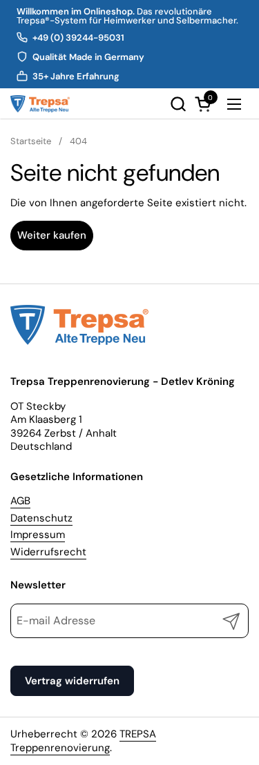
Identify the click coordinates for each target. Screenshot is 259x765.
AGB (20, 501)
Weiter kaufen (51, 235)
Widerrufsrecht (48, 552)
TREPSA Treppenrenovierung (83, 741)
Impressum (37, 535)
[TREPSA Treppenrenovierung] (40, 103)
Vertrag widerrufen (72, 681)
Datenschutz (41, 518)
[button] (177, 103)
